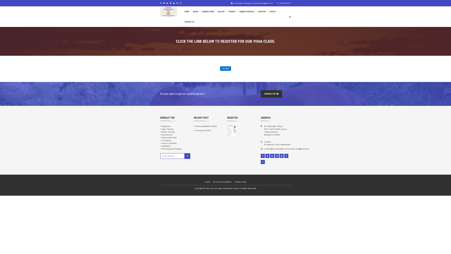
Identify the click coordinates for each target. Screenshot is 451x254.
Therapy (231, 12)
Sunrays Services (246, 12)
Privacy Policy (240, 182)
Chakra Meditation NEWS (206, 126)
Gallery (221, 12)
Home (187, 12)
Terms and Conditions (222, 182)
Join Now (225, 68)
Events (273, 12)
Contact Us (189, 22)
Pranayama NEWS (203, 130)
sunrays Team (208, 12)
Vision (195, 12)
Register (262, 12)
